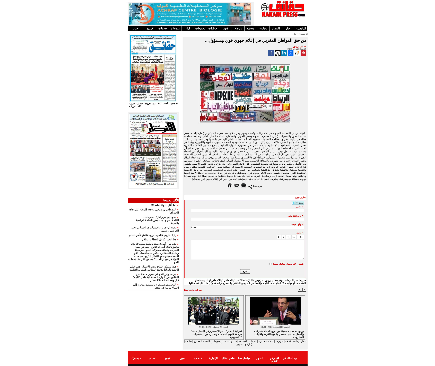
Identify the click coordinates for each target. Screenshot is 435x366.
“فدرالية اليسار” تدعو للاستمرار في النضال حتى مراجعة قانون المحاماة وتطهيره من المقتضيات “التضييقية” (216, 334)
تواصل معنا (244, 358)
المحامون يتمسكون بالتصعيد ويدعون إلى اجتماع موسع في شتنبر (156, 286)
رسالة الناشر (290, 358)
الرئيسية (301, 28)
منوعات (175, 28)
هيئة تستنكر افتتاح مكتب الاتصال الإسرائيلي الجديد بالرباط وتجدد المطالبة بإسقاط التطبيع (154, 268)
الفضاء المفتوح (201, 341)
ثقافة (288, 341)
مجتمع (250, 28)
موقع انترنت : (297, 224)
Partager (257, 186)
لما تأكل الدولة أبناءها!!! (163, 205)
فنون (225, 28)
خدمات (162, 28)
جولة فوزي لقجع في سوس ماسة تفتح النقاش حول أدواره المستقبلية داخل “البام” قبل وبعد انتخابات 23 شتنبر (156, 277)
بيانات (188, 341)
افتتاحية (243, 341)
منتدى (152, 358)
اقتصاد (276, 28)
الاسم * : (300, 207)
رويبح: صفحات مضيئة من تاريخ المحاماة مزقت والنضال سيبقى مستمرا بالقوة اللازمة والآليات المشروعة (279, 334)
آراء (188, 28)
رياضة (238, 28)
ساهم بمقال (228, 358)
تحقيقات (200, 28)
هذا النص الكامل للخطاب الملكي (159, 239)
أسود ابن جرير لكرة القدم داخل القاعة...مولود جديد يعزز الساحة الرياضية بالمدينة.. (157, 220)
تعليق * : (300, 232)
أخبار (288, 28)
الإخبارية (213, 358)
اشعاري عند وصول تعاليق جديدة (288, 263)
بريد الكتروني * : (296, 216)
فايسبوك (136, 358)
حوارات (213, 28)
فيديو (150, 28)
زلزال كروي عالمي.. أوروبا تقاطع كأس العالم (152, 235)
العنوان (259, 358)
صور (135, 28)
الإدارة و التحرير (245, 344)
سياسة (263, 28)
